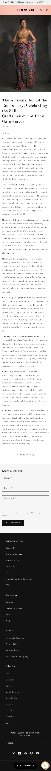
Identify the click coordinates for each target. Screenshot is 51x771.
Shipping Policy (12, 650)
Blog (7, 621)
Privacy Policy (11, 644)
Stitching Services (13, 554)
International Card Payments (18, 579)
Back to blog (27, 455)
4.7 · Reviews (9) (27, 765)
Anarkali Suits (12, 692)
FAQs (7, 585)
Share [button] (7, 133)
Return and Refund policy (16, 657)
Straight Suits (11, 698)
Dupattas (9, 705)
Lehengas (9, 680)
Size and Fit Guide (13, 561)
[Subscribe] (43, 743)
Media (8, 615)
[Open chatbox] (45, 765)
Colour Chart (11, 567)
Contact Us (10, 548)
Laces (7, 723)
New (7, 674)
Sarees (8, 686)
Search (8, 573)
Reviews (9, 602)
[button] (3, 10)
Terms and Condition (14, 638)
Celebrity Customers (14, 609)
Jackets (8, 711)
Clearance (9, 717)
